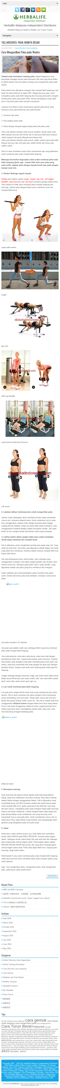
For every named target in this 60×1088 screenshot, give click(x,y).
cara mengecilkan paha (25, 1023)
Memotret (29, 1033)
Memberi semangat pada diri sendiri (20, 1031)
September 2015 (9, 931)
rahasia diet (37, 1040)
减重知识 (6, 1007)
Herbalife (48, 1027)
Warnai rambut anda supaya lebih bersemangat (41, 1049)
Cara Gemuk (8, 973)
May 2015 (7, 948)
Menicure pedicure (51, 1036)
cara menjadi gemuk (44, 1023)
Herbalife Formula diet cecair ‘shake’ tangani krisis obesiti (26, 898)
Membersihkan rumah (18, 1033)
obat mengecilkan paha (16, 1038)
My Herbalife (8, 990)
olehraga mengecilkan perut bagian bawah (39, 1038)
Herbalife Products (10, 986)
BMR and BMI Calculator (13, 890)
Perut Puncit (8, 994)
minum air (4, 1038)
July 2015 (7, 940)
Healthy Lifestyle (10, 982)
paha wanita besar (18, 1040)
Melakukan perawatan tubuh (11, 1029)
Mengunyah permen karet (36, 1036)
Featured (38, 1026)
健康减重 (6, 999)
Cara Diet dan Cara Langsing (26, 48)
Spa (39, 1044)
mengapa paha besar (45, 1034)
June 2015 (7, 944)
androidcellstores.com (31, 1085)
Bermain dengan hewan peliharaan (13, 1021)
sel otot (34, 1042)
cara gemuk (35, 1020)
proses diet (29, 1040)
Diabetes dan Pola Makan (13, 977)
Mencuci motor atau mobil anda (11, 1034)
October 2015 (8, 927)
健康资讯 (6, 1003)
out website (53, 1083)
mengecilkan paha (21, 1036)
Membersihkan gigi (38, 1031)
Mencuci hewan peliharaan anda (44, 1033)
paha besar (6, 1040)
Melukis (23, 1029)
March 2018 (8, 923)
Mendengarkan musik (30, 1034)
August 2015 (8, 936)
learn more (24, 1083)
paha (55, 1038)
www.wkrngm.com (42, 1083)
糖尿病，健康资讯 (20, 1051)
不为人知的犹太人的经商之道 (15, 902)
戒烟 (11, 1051)
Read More (52, 876)
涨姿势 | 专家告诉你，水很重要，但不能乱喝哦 (22, 894)
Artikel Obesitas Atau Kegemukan (16, 960)
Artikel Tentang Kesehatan (13, 964)
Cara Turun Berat (16, 1026)
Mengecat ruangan (7, 1036)
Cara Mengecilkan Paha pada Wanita (20, 52)
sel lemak (28, 1042)
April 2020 (7, 918)
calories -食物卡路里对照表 (14, 907)
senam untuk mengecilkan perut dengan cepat (21, 1044)
